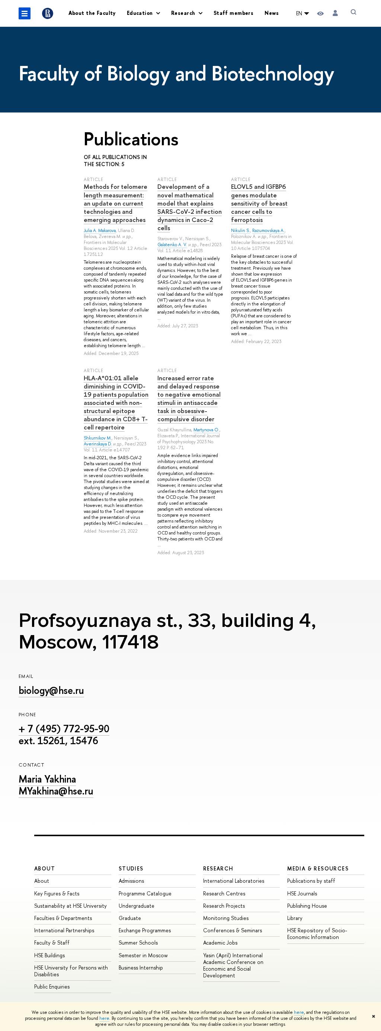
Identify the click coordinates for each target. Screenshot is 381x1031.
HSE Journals (302, 893)
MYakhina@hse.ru (56, 790)
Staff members (233, 12)
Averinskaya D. (98, 444)
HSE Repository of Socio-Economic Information (317, 933)
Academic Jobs (220, 942)
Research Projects (224, 905)
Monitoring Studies (226, 917)
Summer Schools (138, 942)
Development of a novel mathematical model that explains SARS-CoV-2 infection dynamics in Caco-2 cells (189, 207)
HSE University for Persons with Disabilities (71, 971)
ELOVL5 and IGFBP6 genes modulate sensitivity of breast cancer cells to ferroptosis (259, 202)
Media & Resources (318, 868)
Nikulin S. (240, 231)
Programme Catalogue (145, 893)
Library (294, 917)
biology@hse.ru (51, 690)
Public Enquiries (52, 986)
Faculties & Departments (63, 917)
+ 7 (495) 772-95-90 (64, 728)
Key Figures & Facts (56, 893)
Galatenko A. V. (172, 245)
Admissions (131, 880)
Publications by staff (311, 880)
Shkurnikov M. (98, 438)
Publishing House (307, 905)
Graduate (130, 917)
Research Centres (224, 893)
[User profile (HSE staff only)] (335, 13)
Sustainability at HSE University (70, 905)
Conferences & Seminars (232, 930)
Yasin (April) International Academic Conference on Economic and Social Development (233, 965)
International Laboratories (233, 880)
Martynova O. (206, 430)
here (299, 1012)
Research (218, 868)
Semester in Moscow (143, 955)
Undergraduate (136, 905)
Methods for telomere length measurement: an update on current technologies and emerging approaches (115, 202)
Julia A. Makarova (100, 231)
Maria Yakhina (47, 779)
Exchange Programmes (145, 930)
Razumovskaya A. (268, 231)
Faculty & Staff (52, 942)
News (272, 12)
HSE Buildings (49, 955)
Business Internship (141, 967)
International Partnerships (64, 930)
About (44, 868)
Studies (131, 868)
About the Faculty (92, 12)
